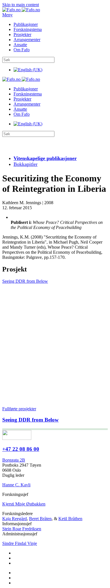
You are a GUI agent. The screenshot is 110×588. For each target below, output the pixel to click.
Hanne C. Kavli (16, 484)
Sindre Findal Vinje (19, 543)
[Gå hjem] (21, 9)
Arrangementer (27, 39)
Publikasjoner (26, 24)
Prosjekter (22, 34)
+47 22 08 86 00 (20, 449)
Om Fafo (22, 49)
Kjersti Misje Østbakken (23, 504)
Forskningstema (28, 29)
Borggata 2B (13, 460)
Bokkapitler (26, 164)
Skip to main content (20, 4)
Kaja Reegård (14, 518)
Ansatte (20, 44)
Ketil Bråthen (70, 518)
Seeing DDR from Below (25, 281)
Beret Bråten (40, 518)
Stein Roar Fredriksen (21, 528)
